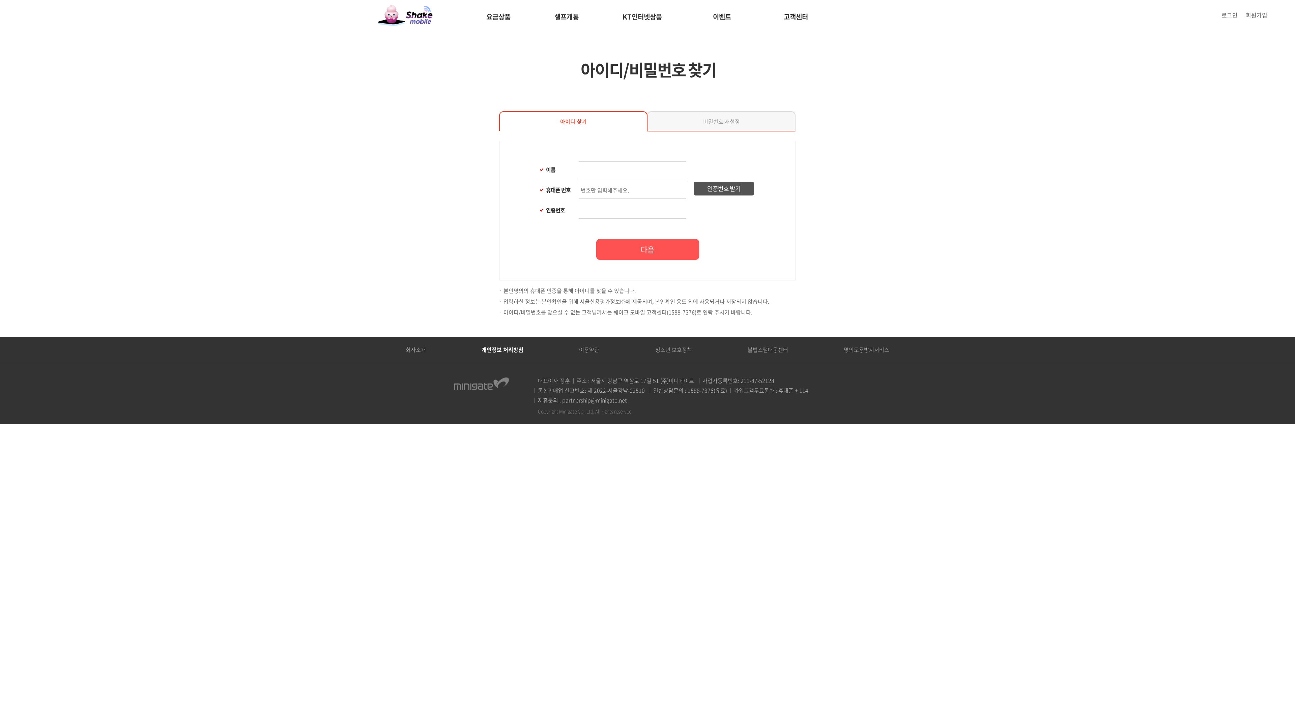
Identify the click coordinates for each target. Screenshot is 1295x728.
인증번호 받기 (724, 188)
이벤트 (722, 17)
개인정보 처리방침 (502, 349)
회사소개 (416, 349)
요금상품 (498, 17)
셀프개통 (566, 17)
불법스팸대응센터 (768, 349)
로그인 (1229, 15)
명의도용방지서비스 (866, 349)
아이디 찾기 (573, 121)
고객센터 (796, 17)
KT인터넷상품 (642, 17)
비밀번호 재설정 (721, 121)
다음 (647, 249)
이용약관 (589, 349)
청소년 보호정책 (673, 349)
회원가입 (1256, 15)
